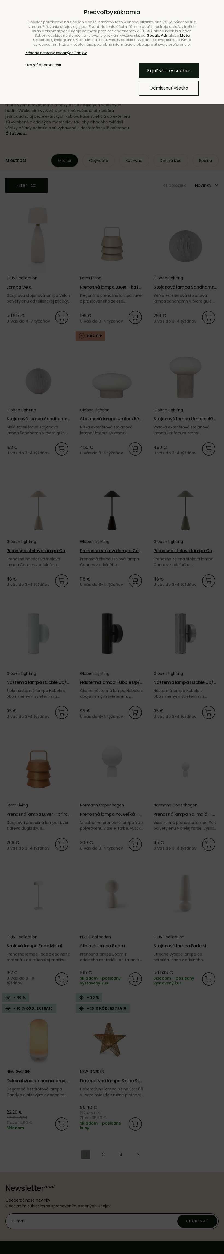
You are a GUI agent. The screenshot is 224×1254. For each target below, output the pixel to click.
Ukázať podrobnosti (43, 65)
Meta (185, 35)
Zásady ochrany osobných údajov (56, 52)
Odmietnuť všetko (168, 88)
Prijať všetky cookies (169, 70)
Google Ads (157, 35)
